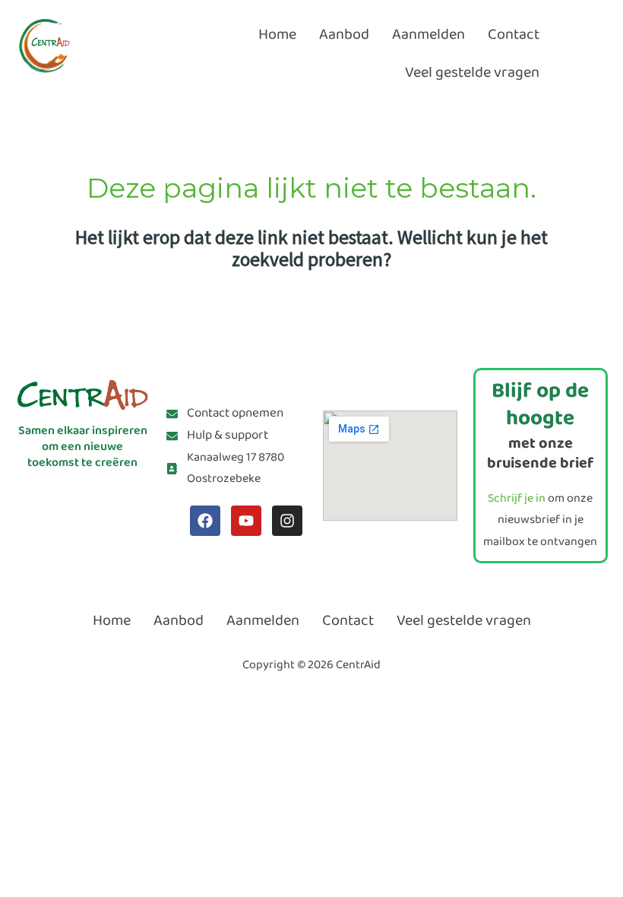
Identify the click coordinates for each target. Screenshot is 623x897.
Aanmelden (428, 34)
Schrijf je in (517, 498)
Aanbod (344, 34)
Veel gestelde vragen (472, 72)
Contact (513, 34)
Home (277, 34)
